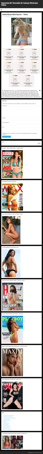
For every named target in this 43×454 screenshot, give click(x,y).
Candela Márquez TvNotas (19, 96)
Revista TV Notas (11, 90)
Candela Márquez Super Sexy (6, 95)
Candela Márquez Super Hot (35, 94)
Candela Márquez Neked (32, 93)
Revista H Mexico (6, 423)
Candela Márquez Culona (16, 91)
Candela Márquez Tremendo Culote (10, 96)
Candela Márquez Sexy (26, 94)
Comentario (4, 105)
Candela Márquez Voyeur (37, 96)
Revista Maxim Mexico (7, 426)
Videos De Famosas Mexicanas (8, 415)
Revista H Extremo (6, 425)
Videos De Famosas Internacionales (9, 418)
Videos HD (5, 421)
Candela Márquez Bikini (25, 90)
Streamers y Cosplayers (7, 429)
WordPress (34, 452)
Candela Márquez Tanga (15, 95)
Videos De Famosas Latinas (8, 416)
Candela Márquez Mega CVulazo (14, 93)
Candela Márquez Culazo (8, 91)
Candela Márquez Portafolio (19, 94)
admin (12, 16)
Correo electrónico (5, 122)
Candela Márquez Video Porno (28, 96)
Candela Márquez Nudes (10, 94)
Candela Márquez (6, 90)
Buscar (3, 142)
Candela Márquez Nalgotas (24, 93)
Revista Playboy (5, 424)
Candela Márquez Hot (32, 91)
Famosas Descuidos (6, 419)
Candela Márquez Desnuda (24, 91)
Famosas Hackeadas (6, 420)
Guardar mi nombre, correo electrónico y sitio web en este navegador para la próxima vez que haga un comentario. (19, 133)
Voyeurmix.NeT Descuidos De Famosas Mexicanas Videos (19, 4)
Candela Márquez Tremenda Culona (24, 95)
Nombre (4, 117)
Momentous (40, 452)
